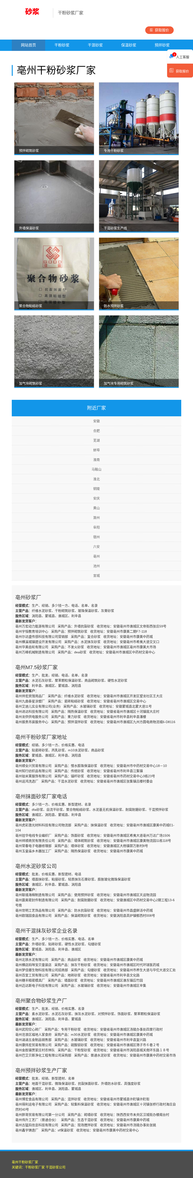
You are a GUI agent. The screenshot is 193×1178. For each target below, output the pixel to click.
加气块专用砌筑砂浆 (118, 383)
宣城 (96, 575)
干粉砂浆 (61, 45)
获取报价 (162, 30)
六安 (96, 546)
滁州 (96, 517)
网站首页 (28, 45)
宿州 (96, 537)
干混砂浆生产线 (115, 228)
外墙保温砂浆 (29, 228)
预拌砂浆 (162, 45)
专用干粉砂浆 (114, 150)
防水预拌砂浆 (114, 306)
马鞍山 (96, 469)
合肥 (96, 431)
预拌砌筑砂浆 (29, 150)
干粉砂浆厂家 (35, 1167)
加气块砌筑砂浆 (30, 383)
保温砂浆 (128, 45)
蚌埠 (96, 450)
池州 (96, 566)
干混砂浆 (95, 45)
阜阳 (96, 527)
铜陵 (96, 489)
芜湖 (96, 440)
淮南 (96, 460)
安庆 (96, 498)
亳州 (96, 556)
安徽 (96, 421)
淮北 (96, 479)
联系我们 (95, 56)
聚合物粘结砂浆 (30, 306)
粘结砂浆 (28, 56)
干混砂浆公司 (55, 1167)
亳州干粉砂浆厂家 (25, 1162)
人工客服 (181, 56)
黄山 (96, 508)
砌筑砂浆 (61, 56)
